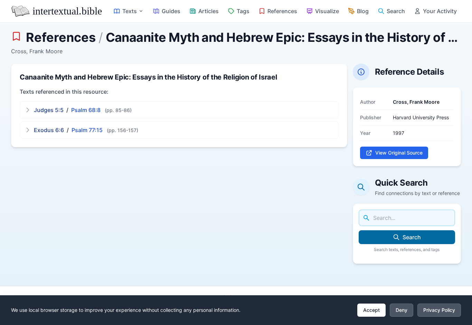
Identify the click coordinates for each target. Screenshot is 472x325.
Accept (371, 310)
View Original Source (399, 153)
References (61, 37)
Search (412, 237)
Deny (401, 310)
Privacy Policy (439, 310)
